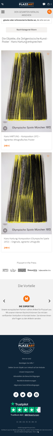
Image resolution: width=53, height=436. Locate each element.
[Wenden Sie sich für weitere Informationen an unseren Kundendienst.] (3, 4)
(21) (24, 422)
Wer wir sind (26, 358)
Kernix (35, 432)
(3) (36, 422)
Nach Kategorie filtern (27, 29)
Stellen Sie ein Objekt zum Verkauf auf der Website (26, 367)
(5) (27, 422)
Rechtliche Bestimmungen (26, 380)
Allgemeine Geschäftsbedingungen (26, 385)
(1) (17, 422)
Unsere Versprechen (26, 372)
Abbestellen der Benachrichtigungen (26, 376)
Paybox (30, 432)
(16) (20, 422)
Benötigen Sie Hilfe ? (26, 363)
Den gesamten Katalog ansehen (26, 13)
